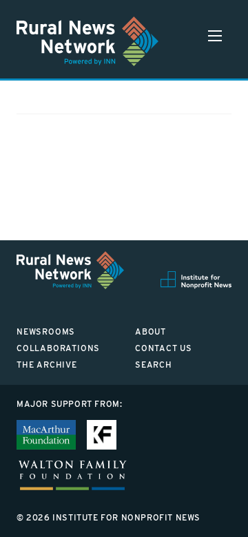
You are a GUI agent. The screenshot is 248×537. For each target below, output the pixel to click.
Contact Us (163, 348)
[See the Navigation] (214, 35)
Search (153, 364)
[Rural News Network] (87, 41)
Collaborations (58, 348)
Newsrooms (46, 331)
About (150, 331)
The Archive (47, 364)
